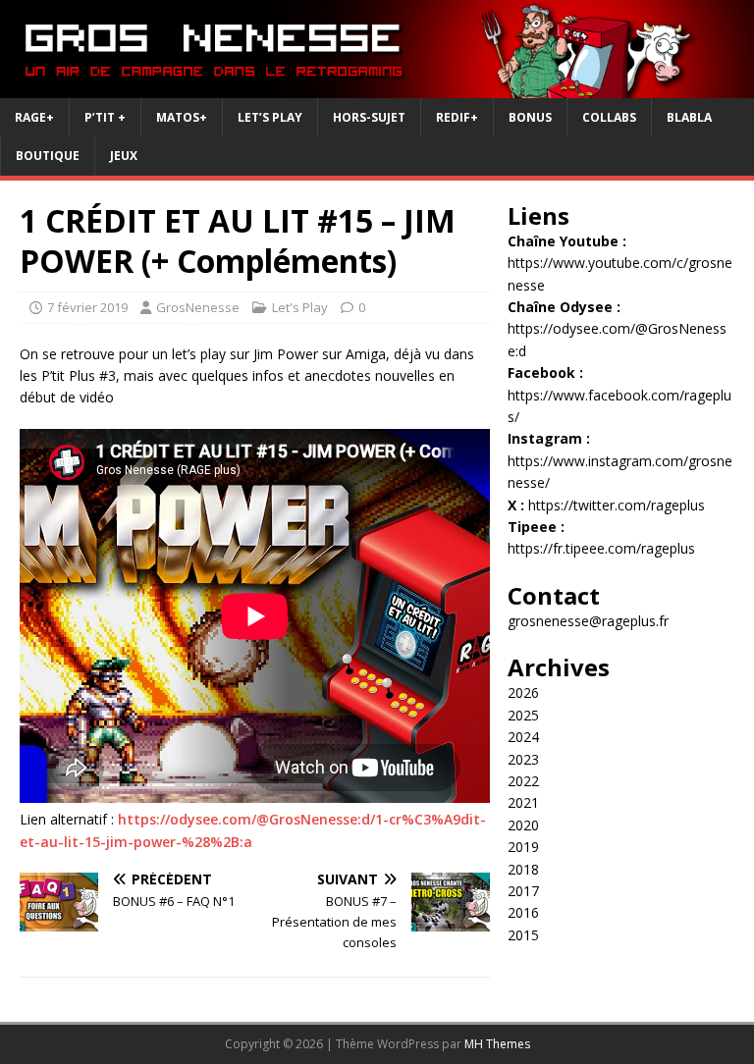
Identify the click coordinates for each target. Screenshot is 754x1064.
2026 (523, 692)
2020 (523, 825)
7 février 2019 (87, 307)
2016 (523, 912)
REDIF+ (457, 117)
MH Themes (497, 1044)
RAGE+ (34, 117)
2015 (523, 935)
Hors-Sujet (369, 117)
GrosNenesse (198, 307)
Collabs (609, 117)
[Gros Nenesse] (377, 87)
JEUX (123, 155)
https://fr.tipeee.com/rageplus (601, 548)
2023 (523, 759)
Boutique (48, 155)
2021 (523, 802)
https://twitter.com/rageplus (616, 505)
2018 (523, 869)
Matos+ (181, 117)
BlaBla (689, 117)
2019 (523, 846)
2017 (523, 890)
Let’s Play (270, 117)
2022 (523, 780)
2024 (523, 736)
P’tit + (105, 117)
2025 (523, 715)
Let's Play (300, 307)
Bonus (530, 117)
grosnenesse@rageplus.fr (588, 621)
